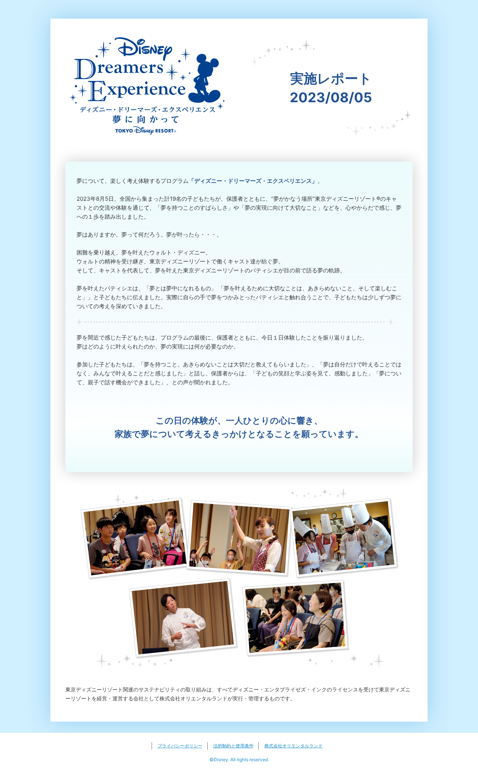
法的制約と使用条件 (233, 746)
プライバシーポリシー (180, 746)
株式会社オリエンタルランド (293, 746)
